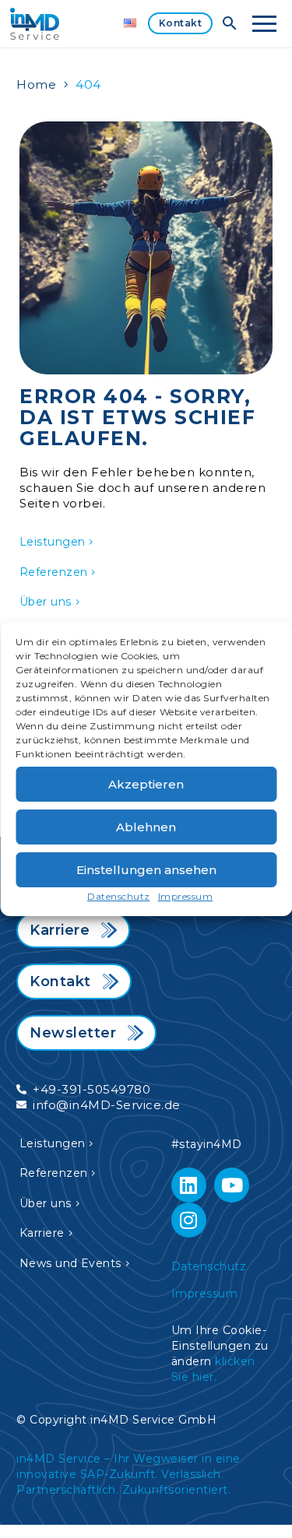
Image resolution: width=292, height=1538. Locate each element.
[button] (229, 23)
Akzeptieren (146, 784)
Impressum (185, 896)
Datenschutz (118, 896)
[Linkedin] (188, 1185)
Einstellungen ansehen (146, 869)
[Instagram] (188, 1220)
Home (36, 84)
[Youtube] (231, 1185)
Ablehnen (146, 827)
